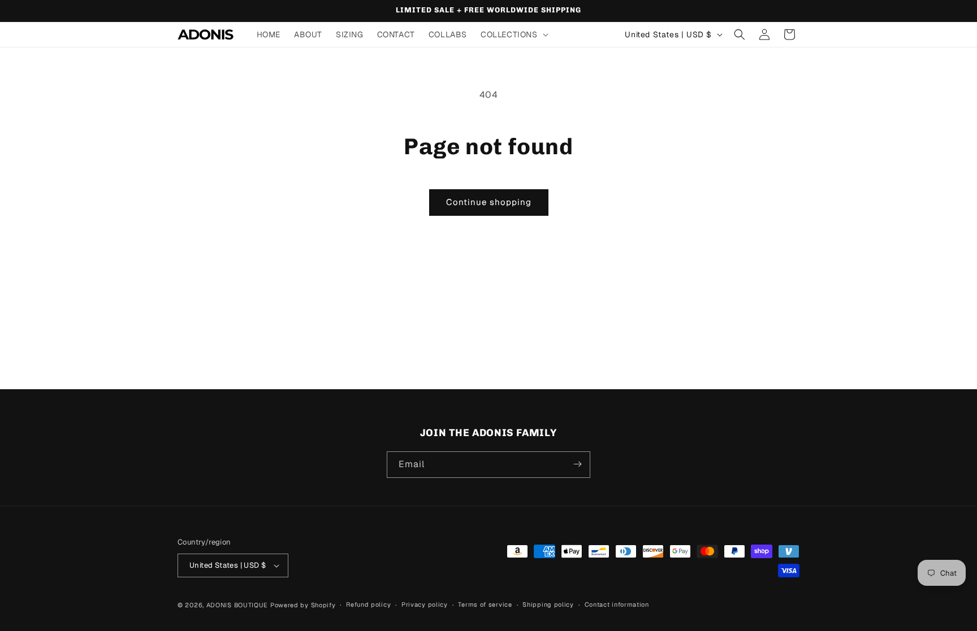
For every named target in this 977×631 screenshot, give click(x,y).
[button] (513, 34)
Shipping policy (548, 604)
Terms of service (485, 604)
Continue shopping (488, 202)
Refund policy (368, 604)
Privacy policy (424, 604)
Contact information (617, 604)
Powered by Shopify (303, 605)
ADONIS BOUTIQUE (237, 605)
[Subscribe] (577, 464)
